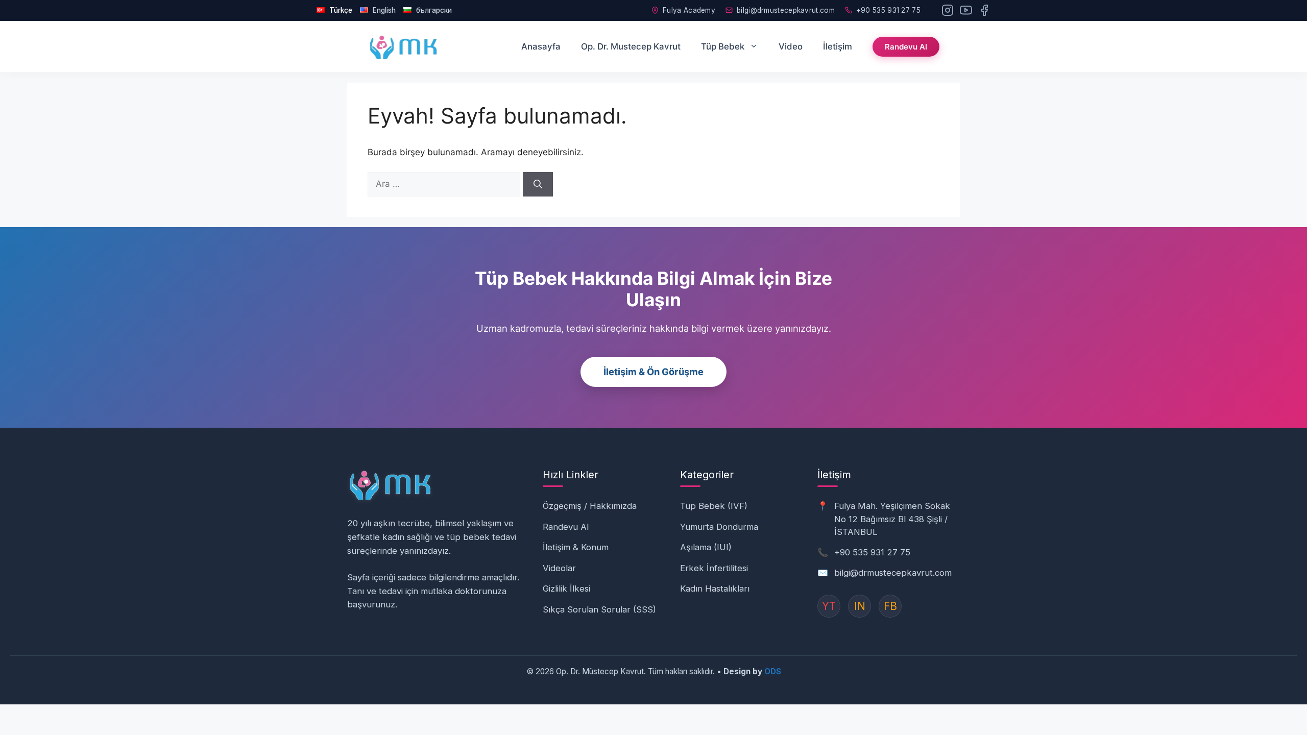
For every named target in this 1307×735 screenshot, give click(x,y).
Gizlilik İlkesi (566, 588)
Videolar (559, 568)
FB (890, 606)
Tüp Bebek (722, 46)
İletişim (837, 46)
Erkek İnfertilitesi (714, 568)
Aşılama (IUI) (706, 547)
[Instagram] (947, 10)
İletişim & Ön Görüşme (653, 371)
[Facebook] (984, 10)
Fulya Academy (689, 10)
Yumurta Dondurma (719, 527)
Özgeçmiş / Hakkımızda (590, 506)
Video (791, 46)
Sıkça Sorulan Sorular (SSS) (599, 609)
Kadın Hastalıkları (714, 588)
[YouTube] (966, 10)
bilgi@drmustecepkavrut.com (786, 10)
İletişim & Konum (576, 547)
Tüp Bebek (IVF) (713, 506)
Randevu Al (906, 47)
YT (829, 606)
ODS (772, 671)
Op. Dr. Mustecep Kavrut (631, 46)
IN (859, 606)
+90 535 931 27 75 (888, 10)
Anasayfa (541, 46)
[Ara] (538, 184)
